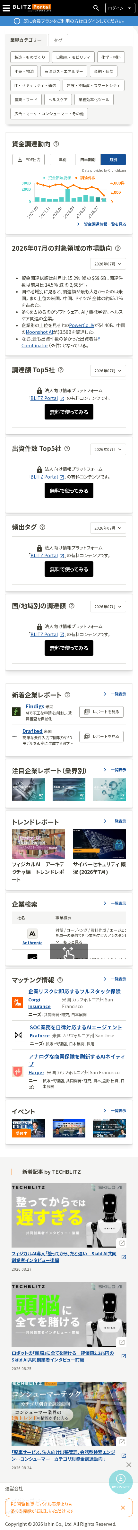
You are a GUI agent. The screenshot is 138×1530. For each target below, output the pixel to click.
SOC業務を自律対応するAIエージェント (76, 1027)
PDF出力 (33, 159)
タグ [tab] (58, 40)
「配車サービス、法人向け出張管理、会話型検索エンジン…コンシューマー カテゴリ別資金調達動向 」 (63, 1455)
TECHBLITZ (66, 1172)
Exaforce (40, 1035)
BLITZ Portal (44, 398)
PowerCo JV (81, 325)
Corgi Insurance (39, 1002)
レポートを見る (105, 711)
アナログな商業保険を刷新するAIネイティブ (77, 1060)
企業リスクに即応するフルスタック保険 (74, 991)
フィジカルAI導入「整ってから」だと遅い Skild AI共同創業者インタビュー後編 (64, 1256)
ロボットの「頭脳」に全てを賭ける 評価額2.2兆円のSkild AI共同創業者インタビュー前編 (63, 1356)
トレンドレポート (35, 821)
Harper (36, 1072)
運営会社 (14, 1488)
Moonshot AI (39, 332)
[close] (129, 1465)
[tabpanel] (69, 85)
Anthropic (32, 942)
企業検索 (25, 904)
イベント (23, 1111)
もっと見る (72, 942)
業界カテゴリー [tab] (26, 40)
